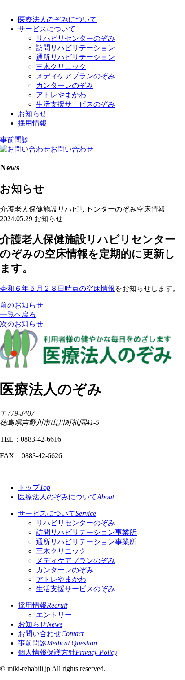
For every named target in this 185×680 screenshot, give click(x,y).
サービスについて (46, 29)
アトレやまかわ (61, 95)
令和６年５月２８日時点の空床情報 (57, 288)
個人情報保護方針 (67, 652)
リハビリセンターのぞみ (75, 38)
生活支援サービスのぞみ (75, 104)
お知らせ (32, 113)
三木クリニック (61, 66)
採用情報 (32, 123)
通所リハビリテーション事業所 (86, 542)
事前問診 (14, 139)
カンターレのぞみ (64, 85)
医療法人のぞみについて (57, 19)
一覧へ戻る (18, 314)
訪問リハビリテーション (75, 48)
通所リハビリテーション (75, 57)
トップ (34, 487)
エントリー (54, 615)
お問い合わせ (51, 633)
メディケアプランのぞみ (75, 76)
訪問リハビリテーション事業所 (86, 532)
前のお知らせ (21, 305)
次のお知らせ (21, 324)
